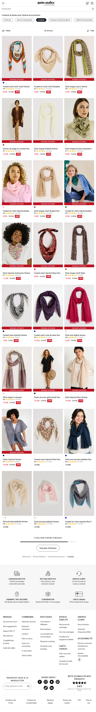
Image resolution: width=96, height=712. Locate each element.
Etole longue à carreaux (12, 397)
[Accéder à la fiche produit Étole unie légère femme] (79, 307)
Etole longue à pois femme (76, 86)
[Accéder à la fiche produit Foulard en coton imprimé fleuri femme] (79, 493)
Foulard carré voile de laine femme (48, 335)
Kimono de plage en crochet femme (17, 149)
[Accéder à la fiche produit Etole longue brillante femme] (48, 120)
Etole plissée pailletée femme (15, 521)
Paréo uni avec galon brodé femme (48, 397)
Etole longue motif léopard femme (48, 211)
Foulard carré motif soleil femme (16, 86)
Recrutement (8, 636)
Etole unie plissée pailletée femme (79, 459)
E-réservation (27, 651)
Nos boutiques (45, 629)
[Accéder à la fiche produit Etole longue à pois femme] (79, 58)
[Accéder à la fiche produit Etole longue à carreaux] (17, 369)
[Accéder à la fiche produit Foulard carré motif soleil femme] (17, 58)
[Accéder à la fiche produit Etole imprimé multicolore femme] (17, 244)
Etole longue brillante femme (46, 149)
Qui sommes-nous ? (10, 622)
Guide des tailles (9, 648)
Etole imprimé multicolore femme (16, 273)
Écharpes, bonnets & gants (60, 20)
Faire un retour (27, 639)
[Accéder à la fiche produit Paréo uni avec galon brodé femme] (48, 369)
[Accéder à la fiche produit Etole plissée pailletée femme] (17, 493)
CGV (79, 700)
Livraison (25, 634)
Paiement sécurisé (29, 622)
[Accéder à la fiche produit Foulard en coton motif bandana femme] (48, 58)
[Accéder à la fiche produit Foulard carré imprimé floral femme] (48, 431)
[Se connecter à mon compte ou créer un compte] (87, 3)
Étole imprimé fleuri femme (76, 397)
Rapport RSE (8, 631)
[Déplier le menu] (4, 3)
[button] (29, 39)
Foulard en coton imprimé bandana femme (20, 211)
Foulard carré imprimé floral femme (48, 459)
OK (28, 686)
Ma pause (47, 641)
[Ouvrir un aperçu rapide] (29, 39)
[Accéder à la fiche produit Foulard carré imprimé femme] (17, 307)
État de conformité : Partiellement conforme (85, 646)
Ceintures (7, 20)
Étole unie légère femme (75, 335)
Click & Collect (27, 655)
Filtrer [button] (8, 31)
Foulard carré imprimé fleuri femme (48, 273)
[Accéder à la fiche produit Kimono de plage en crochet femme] (17, 120)
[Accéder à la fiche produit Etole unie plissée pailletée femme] (79, 431)
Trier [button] (92, 31)
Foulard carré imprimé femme (15, 335)
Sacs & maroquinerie (24, 20)
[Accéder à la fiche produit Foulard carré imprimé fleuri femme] (48, 244)
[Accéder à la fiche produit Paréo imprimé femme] (17, 431)
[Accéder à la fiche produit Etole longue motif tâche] (79, 244)
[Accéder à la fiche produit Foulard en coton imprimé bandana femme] (17, 182)
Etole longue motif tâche (75, 273)
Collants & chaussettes (84, 20)
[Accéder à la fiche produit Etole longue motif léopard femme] (48, 182)
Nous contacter (83, 624)
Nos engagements (10, 626)
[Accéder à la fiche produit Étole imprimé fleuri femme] (79, 369)
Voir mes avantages (66, 632)
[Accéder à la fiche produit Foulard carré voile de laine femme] (48, 307)
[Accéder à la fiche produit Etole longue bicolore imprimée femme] (79, 120)
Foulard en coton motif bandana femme (50, 86)
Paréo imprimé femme (12, 459)
